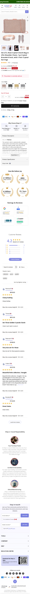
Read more (20, 384)
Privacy (13, 528)
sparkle (17, 274)
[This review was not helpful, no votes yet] (21, 307)
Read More (14, 155)
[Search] (27, 11)
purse (11, 274)
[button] (24, 70)
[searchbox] (9, 267)
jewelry (5, 278)
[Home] (9, 6)
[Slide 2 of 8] (10, 48)
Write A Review (15, 259)
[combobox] (13, 11)
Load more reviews (15, 422)
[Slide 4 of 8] (22, 48)
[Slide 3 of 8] (16, 48)
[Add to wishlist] (27, 20)
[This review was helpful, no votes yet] (18, 307)
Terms (9, 528)
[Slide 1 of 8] (4, 48)
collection (5, 274)
